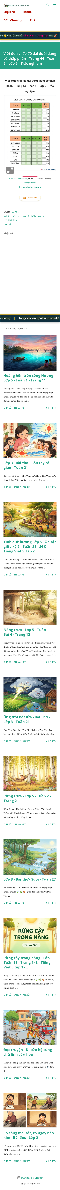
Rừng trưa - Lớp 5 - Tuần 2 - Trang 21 (27, 798)
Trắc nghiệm (10, 219)
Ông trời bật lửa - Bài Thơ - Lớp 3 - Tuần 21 (26, 719)
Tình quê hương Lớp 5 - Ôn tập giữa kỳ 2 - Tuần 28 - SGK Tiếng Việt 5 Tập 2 (30, 546)
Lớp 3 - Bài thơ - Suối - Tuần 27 (29, 879)
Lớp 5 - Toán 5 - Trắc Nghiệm (19, 215)
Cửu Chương (12, 20)
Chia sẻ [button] (7, 224)
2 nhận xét (20, 407)
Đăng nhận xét (22, 487)
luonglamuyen (30, 182)
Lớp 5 (15, 211)
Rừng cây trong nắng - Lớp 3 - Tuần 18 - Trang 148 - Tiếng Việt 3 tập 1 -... (29, 962)
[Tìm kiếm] (48, 5)
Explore (9, 12)
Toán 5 (40, 215)
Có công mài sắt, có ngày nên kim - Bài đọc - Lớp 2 (28, 1135)
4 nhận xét (20, 574)
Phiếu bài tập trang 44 (18, 179)
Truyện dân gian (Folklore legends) (31, 318)
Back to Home (32, 197)
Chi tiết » (51, 407)
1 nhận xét (20, 824)
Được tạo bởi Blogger (32, 1177)
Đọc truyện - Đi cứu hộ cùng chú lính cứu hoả (27, 1052)
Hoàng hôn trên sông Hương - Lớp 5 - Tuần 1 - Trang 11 (29, 377)
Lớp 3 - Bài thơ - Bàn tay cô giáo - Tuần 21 (26, 465)
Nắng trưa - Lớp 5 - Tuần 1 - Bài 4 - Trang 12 (27, 632)
